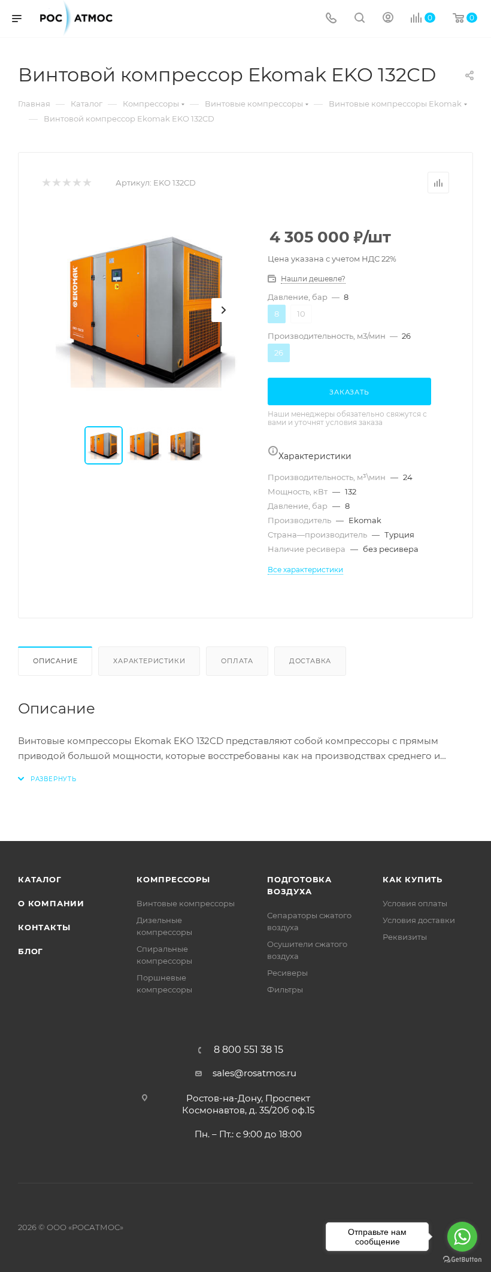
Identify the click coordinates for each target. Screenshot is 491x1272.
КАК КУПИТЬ (412, 879)
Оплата (237, 661)
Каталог (40, 879)
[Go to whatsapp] (462, 1237)
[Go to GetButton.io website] (462, 1260)
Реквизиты (405, 937)
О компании (51, 903)
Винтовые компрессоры (186, 903)
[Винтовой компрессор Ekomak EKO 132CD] (145, 310)
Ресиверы (287, 972)
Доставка (310, 661)
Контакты (44, 927)
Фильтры (285, 989)
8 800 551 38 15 (248, 1050)
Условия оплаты (415, 903)
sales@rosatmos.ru (254, 1073)
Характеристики (149, 661)
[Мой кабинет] (388, 19)
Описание (55, 661)
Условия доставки (419, 920)
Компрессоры (173, 879)
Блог (30, 951)
